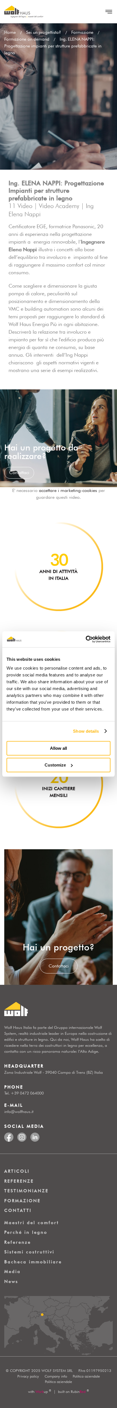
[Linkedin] (34, 1136)
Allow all (58, 748)
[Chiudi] (107, 11)
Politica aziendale (86, 1376)
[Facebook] (8, 1136)
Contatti (18, 1210)
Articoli (17, 1171)
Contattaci (59, 966)
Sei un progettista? (43, 32)
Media (12, 1271)
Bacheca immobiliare (33, 1261)
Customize (55, 765)
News (11, 1281)
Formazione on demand (26, 39)
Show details (86, 731)
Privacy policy (28, 1376)
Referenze (19, 1181)
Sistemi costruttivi (29, 1252)
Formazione (82, 32)
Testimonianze (26, 1190)
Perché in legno (25, 1232)
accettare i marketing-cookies (68, 490)
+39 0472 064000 (27, 1093)
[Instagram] (21, 1136)
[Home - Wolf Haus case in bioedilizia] (24, 12)
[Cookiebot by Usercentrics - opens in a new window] (85, 639)
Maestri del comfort (31, 1222)
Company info (56, 1376)
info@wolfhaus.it (19, 1111)
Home (10, 32)
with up (39, 1391)
